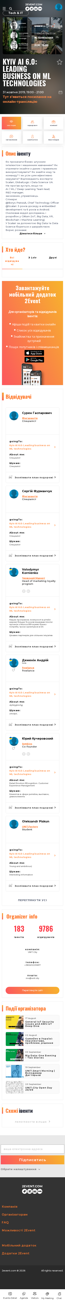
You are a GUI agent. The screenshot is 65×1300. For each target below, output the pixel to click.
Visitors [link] (34, 1298)
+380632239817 (32, 965)
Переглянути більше (31, 1122)
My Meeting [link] (47, 1298)
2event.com (9, 1270)
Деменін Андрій (35, 660)
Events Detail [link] (10, 1298)
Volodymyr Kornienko (30, 571)
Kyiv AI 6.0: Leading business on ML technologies (29, 447)
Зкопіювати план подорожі (34, 477)
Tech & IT (15, 13)
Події (26, 1008)
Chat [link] (59, 1298)
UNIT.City (32, 952)
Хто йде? (15, 249)
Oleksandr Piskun (35, 821)
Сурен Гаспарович (37, 413)
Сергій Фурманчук (37, 491)
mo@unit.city (32, 978)
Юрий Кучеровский (37, 738)
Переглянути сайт (32, 990)
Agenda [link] (24, 1298)
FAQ (5, 1222)
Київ (24, 663)
